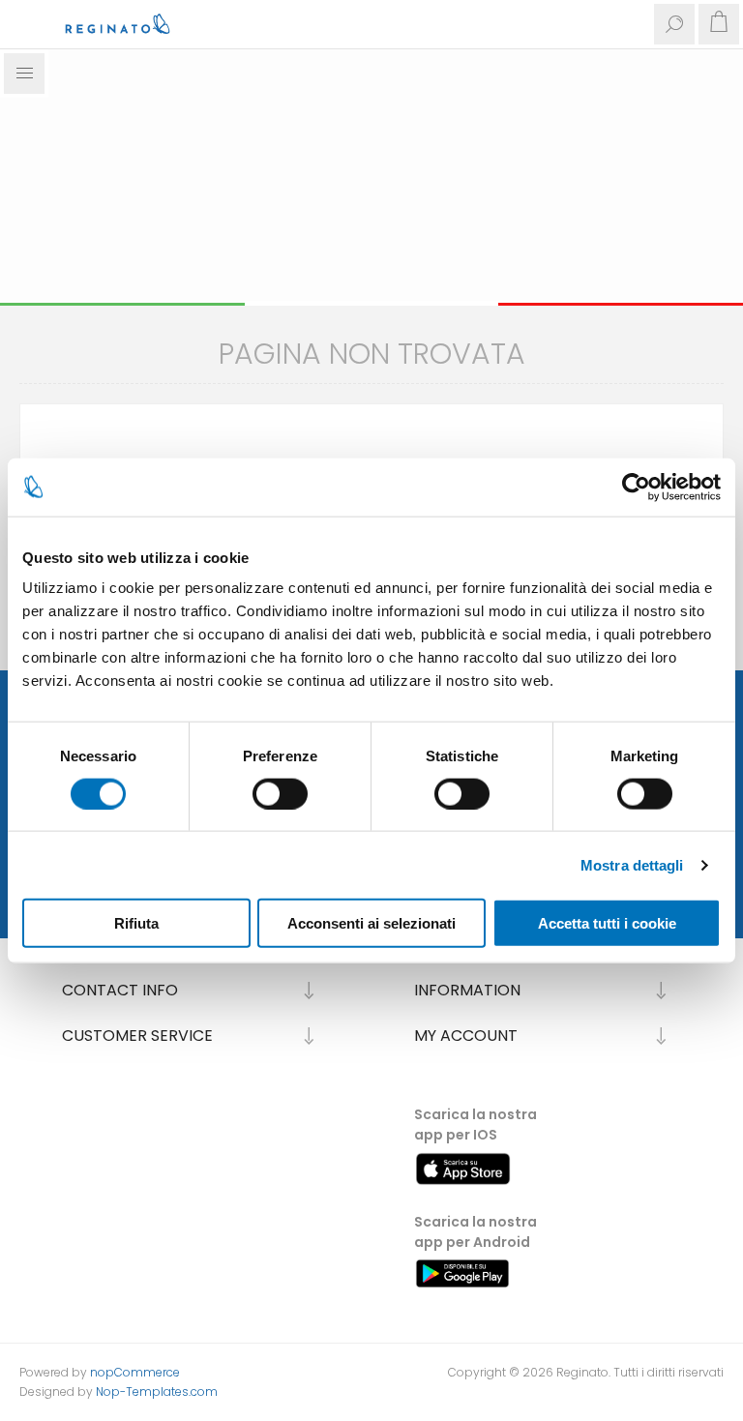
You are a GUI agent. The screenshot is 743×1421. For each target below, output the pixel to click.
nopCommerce (135, 1372)
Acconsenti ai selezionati (371, 923)
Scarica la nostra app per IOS (475, 1124)
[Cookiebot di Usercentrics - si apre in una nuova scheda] (636, 486)
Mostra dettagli (632, 864)
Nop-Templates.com (157, 1391)
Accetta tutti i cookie (607, 923)
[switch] (280, 793)
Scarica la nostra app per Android (475, 1232)
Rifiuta (136, 923)
